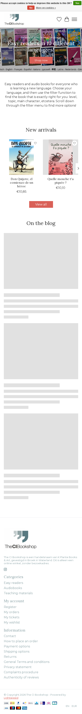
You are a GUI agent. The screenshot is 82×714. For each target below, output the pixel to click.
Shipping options (16, 651)
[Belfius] (30, 703)
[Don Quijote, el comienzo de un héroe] (21, 157)
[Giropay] (42, 703)
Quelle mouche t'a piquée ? (60, 180)
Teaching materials (18, 593)
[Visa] (6, 708)
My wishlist (12, 622)
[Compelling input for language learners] (18, 19)
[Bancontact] (24, 703)
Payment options (17, 646)
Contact (10, 636)
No (30, 8)
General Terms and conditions (26, 662)
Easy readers (13, 583)
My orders (11, 612)
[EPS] (48, 703)
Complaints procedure (21, 672)
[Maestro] (12, 708)
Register (10, 607)
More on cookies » (46, 8)
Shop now (41, 60)
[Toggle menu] (74, 19)
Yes (77, 3)
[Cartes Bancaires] (54, 703)
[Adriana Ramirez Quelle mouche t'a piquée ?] (60, 157)
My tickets (11, 617)
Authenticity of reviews (21, 677)
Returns (10, 657)
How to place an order (21, 641)
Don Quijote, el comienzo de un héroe (21, 182)
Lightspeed (11, 697)
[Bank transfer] (6, 703)
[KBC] (36, 703)
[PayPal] (18, 703)
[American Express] (24, 708)
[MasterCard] (18, 708)
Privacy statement (18, 667)
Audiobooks (13, 588)
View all (41, 204)
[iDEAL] (12, 703)
